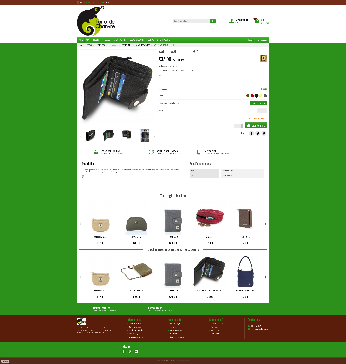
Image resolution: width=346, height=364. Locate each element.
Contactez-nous (216, 334)
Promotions (173, 327)
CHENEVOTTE (120, 40)
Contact (107, 2)
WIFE (81, 40)
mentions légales (134, 334)
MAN (88, 40)
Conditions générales (136, 330)
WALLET (209, 236)
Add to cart (258, 125)
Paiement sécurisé (135, 324)
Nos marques (174, 334)
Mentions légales (175, 324)
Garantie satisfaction (136, 327)
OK (213, 21)
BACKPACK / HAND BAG (245, 290)
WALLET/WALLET (101, 236)
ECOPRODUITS (163, 40)
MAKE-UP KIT (136, 236)
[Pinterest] (264, 133)
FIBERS (96, 40)
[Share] (251, 133)
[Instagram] (136, 351)
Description (88, 163)
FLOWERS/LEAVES (137, 40)
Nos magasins (215, 327)
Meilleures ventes (176, 330)
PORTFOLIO (173, 236)
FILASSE (106, 40)
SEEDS (151, 40)
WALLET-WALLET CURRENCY (209, 290)
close (5, 361)
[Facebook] (123, 351)
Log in (238, 22)
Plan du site (215, 330)
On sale (250, 40)
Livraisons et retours (136, 337)
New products (262, 40)
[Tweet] (257, 133)
